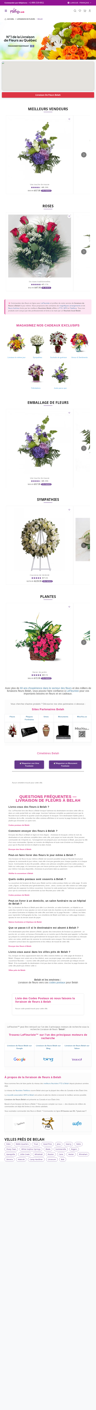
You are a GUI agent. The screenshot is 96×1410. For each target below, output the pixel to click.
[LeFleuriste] (17, 11)
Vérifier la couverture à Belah (20, 873)
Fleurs (12, 717)
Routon (51, 1154)
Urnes (46, 717)
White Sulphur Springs (30, 1149)
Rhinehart (83, 1154)
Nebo (78, 1144)
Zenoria (9, 1159)
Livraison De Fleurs (26, 19)
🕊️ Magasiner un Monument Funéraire (65, 764)
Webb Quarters (22, 1144)
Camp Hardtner (36, 1159)
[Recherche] (75, 11)
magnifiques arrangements (70, 306)
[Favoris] (80, 11)
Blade (48, 1149)
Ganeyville (10, 1154)
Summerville (61, 1149)
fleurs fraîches (14, 308)
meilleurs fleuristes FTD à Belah (56, 1083)
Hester (71, 1154)
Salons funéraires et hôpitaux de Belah (25, 922)
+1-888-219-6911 (36, 3)
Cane (61, 1154)
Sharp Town (11, 1149)
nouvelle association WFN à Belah (20, 1095)
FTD (60, 308)
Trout (36, 1144)
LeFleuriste (45, 303)
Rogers (74, 1149)
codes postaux (57, 982)
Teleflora (73, 308)
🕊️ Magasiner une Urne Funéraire (29, 764)
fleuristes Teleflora (23, 1090)
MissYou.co (82, 717)
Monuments (63, 717)
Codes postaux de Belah (19, 825)
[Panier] (85, 11)
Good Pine (47, 1144)
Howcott (21, 1159)
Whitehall (39, 1154)
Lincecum (52, 1159)
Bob (62, 1159)
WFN (66, 308)
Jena (58, 1144)
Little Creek (25, 1154)
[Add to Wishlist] (69, 119)
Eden (8, 1144)
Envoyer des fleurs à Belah (19, 849)
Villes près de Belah (16, 970)
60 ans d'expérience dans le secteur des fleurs (46, 688)
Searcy (68, 1144)
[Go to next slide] (83, 154)
